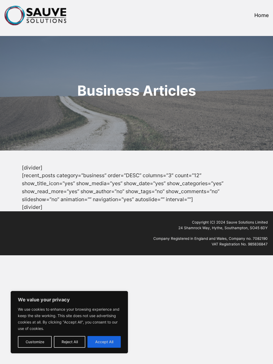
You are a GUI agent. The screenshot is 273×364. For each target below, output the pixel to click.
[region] (69, 322)
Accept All (104, 341)
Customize (35, 341)
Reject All (70, 341)
